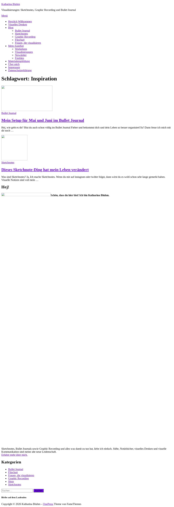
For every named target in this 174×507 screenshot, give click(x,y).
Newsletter (21, 55)
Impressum (14, 67)
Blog (10, 27)
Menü (4, 15)
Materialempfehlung (19, 61)
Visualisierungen (24, 52)
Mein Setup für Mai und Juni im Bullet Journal (42, 120)
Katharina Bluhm (10, 4)
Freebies (19, 58)
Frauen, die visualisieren (28, 42)
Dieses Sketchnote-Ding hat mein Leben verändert (45, 169)
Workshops (21, 49)
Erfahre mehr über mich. (14, 454)
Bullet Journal (22, 30)
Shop (11, 481)
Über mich (14, 64)
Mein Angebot (16, 45)
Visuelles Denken (17, 24)
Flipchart (19, 39)
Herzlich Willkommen (20, 21)
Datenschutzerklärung (20, 70)
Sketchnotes (21, 33)
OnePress (48, 504)
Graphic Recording (25, 36)
